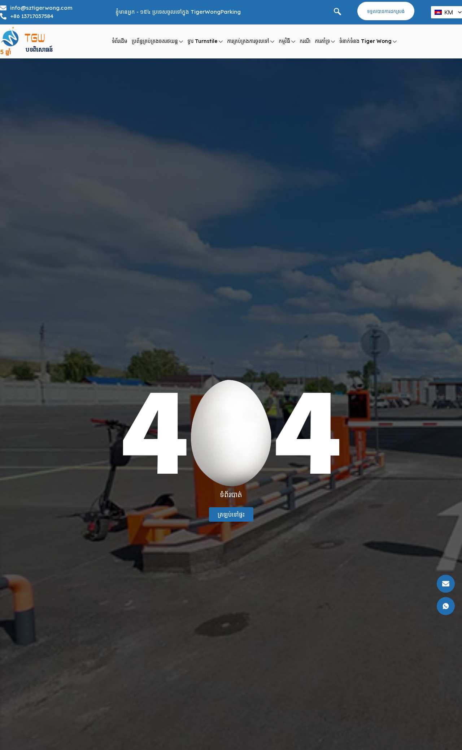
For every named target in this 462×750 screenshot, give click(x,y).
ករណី (305, 41)
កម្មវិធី (284, 41)
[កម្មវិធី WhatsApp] (30, 462)
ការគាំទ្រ (322, 41)
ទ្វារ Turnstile (202, 41)
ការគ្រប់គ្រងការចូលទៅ (248, 41)
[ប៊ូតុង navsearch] (337, 12)
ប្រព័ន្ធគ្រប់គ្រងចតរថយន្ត (155, 41)
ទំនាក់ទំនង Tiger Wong (365, 41)
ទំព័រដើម (119, 41)
